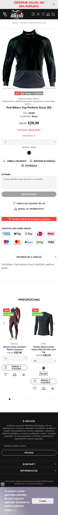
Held (43, 344)
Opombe (6, 174)
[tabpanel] (14, 345)
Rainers (14, 344)
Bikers (35, 116)
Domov (15, 23)
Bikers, (36, 99)
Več (14, 510)
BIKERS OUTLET (14, 14)
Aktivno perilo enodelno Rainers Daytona (14, 348)
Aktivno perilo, (25, 99)
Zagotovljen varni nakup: (16, 228)
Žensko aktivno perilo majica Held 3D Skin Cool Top (43, 349)
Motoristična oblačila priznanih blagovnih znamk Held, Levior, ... (29, 102)
